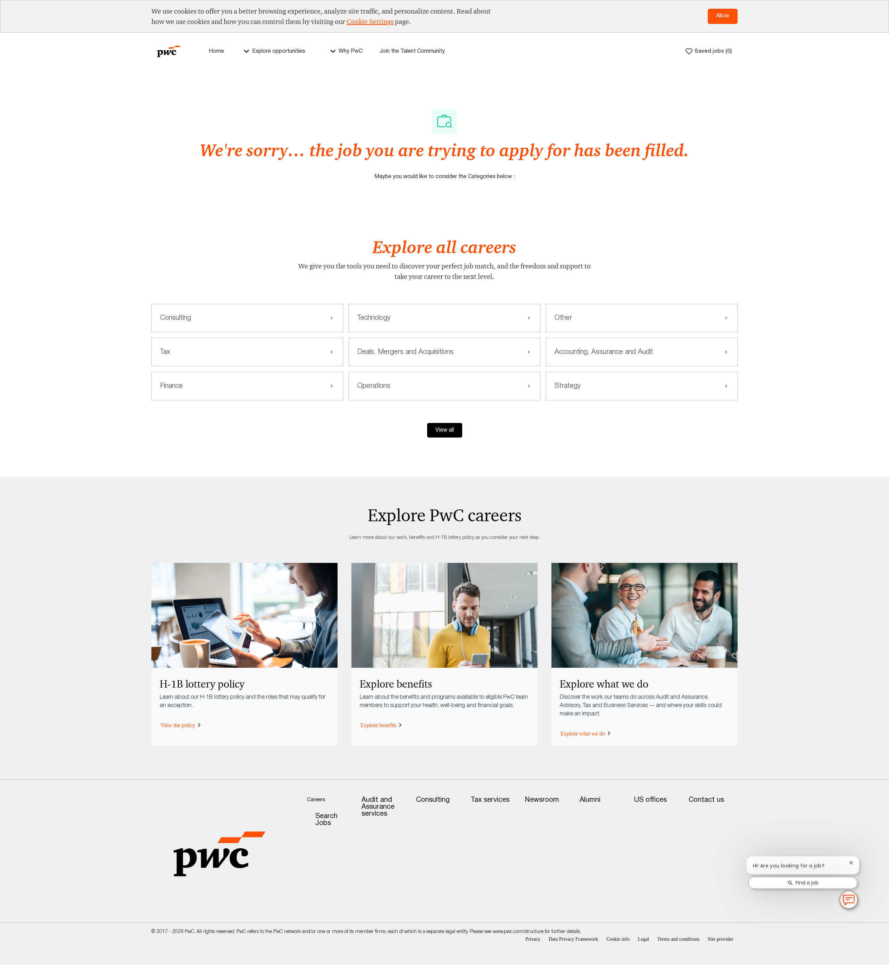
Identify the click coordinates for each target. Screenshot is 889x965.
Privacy (532, 939)
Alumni (590, 800)
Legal (643, 939)
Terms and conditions (678, 939)
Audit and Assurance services (378, 807)
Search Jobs (326, 819)
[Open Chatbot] (849, 900)
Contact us (706, 800)
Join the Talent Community (412, 51)
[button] (445, 430)
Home (216, 51)
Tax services (490, 800)
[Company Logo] (168, 50)
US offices (650, 800)
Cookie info (618, 939)
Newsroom (542, 800)
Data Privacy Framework (573, 939)
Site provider (720, 939)
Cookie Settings (370, 21)
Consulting (433, 800)
